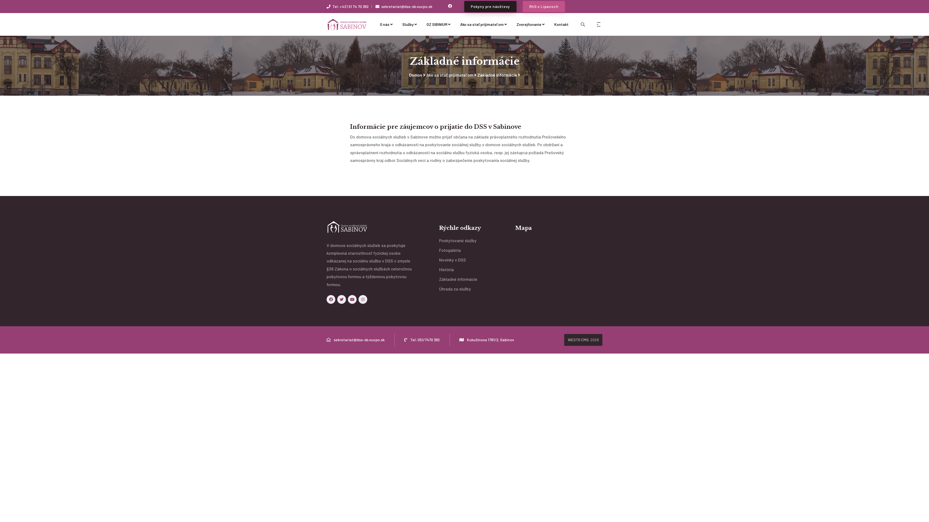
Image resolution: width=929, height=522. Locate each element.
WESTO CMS (578, 339)
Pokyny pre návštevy (490, 6)
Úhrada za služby (455, 288)
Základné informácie (497, 75)
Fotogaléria (450, 250)
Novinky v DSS (452, 259)
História (446, 269)
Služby (408, 24)
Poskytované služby (458, 240)
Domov (415, 75)
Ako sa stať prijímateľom (482, 24)
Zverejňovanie (529, 24)
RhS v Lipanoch (543, 6)
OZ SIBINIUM (437, 24)
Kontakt (561, 24)
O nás (385, 24)
